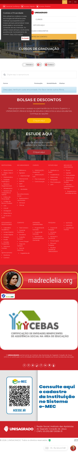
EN (70, 2)
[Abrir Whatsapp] (24, 365)
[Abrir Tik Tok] (37, 365)
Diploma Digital (26, 176)
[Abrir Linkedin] (45, 365)
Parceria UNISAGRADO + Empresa (69, 186)
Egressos (22, 173)
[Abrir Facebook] (41, 365)
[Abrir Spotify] (49, 365)
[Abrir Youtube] (32, 365)
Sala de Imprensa (20, 249)
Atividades (24, 189)
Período (29, 65)
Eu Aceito (25, 38)
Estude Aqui (39, 25)
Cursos (39, 19)
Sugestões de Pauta (27, 253)
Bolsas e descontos (39, 31)
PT (65, 2)
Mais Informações (16, 34)
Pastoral (21, 186)
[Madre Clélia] (39, 280)
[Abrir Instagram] (28, 365)
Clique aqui (39, 120)
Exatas (50, 65)
